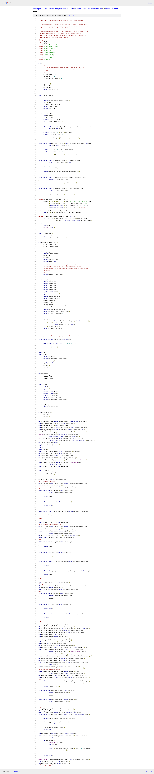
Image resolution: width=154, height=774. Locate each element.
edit (74, 15)
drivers (108, 9)
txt (146, 771)
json (150, 771)
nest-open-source (40, 9)
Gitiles (10, 771)
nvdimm (115, 9)
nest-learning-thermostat (58, 9)
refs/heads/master (94, 9)
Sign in (150, 3)
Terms (20, 771)
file (69, 15)
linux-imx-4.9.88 (80, 9)
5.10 (71, 9)
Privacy (16, 771)
